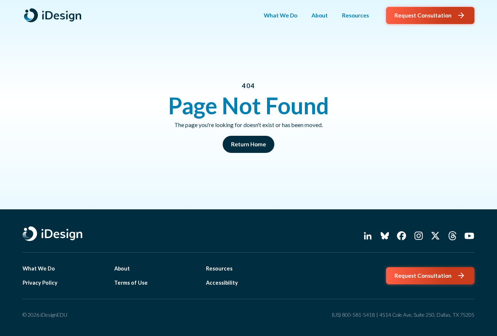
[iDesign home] (54, 15)
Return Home (248, 144)
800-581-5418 (358, 315)
